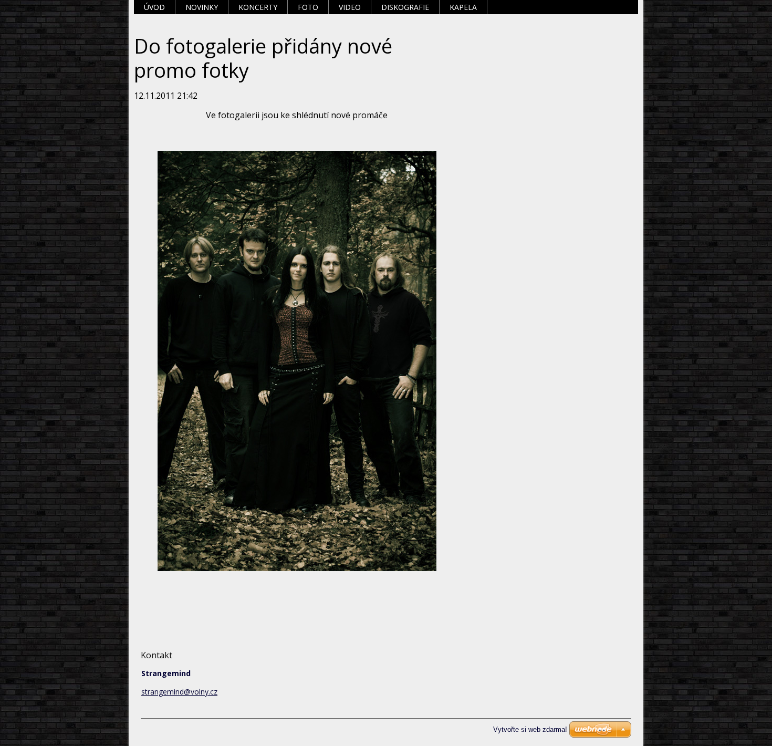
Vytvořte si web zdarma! (530, 729)
